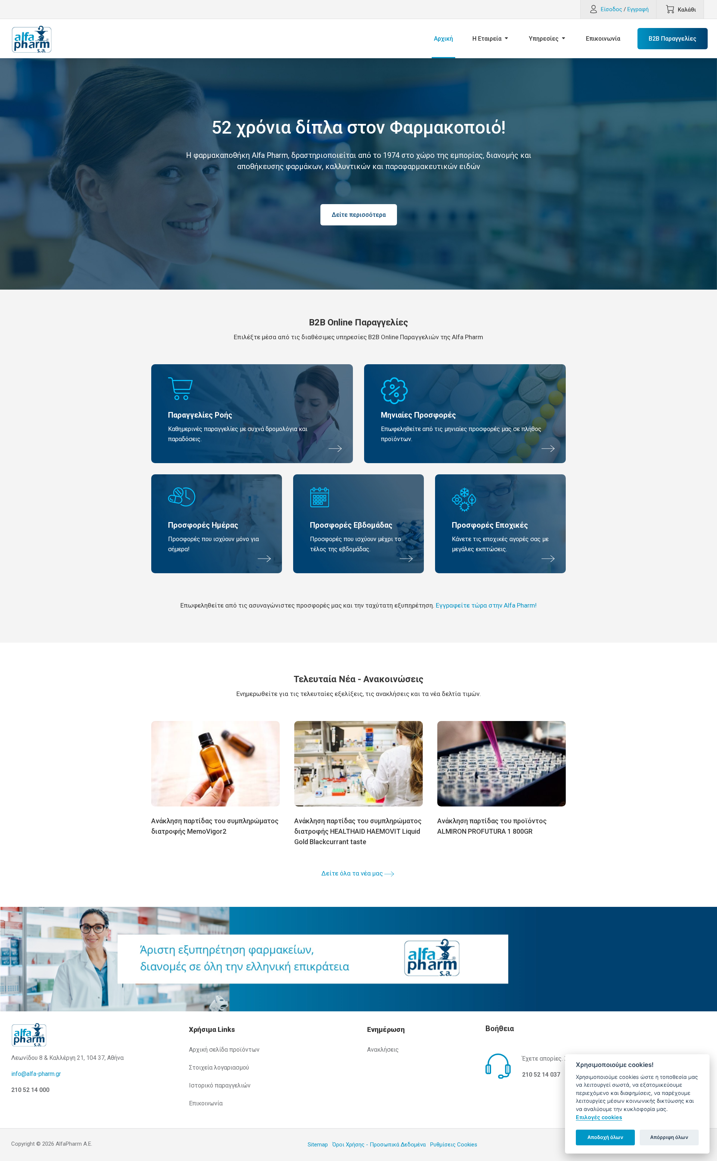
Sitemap (318, 1144)
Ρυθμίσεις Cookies (453, 1144)
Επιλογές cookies (599, 1117)
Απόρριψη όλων (669, 1137)
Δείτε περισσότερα (359, 214)
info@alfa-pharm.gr (36, 1073)
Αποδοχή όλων (605, 1137)
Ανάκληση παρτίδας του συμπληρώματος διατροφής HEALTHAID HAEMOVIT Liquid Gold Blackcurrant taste (358, 831)
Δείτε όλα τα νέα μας (352, 873)
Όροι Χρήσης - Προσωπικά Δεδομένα (379, 1144)
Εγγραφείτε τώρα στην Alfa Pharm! (486, 605)
